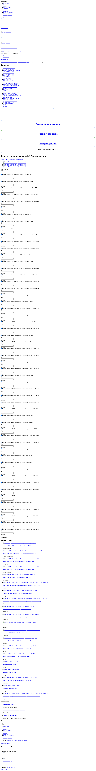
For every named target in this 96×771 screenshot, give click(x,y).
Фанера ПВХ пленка (8, 99)
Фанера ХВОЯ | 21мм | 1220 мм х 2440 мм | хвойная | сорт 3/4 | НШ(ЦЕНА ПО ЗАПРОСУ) (21, 696)
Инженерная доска (48, 133)
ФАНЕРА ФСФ (7, 78)
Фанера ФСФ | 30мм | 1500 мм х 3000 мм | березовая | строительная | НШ (18, 561)
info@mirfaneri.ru (11, 767)
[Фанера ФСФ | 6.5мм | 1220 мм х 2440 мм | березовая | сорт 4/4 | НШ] (20, 590)
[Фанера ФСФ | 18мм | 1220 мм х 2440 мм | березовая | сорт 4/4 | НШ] (20, 677)
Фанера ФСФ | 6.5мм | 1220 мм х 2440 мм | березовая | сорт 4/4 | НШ (17, 593)
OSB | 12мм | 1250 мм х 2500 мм (10, 672)
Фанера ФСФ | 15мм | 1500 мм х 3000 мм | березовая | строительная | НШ (18, 617)
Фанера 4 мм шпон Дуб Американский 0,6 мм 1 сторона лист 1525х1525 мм (20, 187)
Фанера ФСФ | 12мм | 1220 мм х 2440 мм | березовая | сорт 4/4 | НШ (17, 640)
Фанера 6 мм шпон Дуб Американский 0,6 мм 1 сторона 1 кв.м (17, 214)
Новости (5, 729)
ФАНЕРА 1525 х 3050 (8, 75)
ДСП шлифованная (8, 103)
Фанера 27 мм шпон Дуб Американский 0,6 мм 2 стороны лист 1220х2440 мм (20, 529)
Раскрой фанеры (48, 143)
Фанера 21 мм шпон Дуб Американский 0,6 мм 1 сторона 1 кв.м (17, 415)
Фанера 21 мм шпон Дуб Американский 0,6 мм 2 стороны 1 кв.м (17, 422)
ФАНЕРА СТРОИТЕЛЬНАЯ (10, 87)
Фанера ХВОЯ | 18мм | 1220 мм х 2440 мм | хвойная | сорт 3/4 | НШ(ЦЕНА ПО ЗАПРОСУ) (21, 585)
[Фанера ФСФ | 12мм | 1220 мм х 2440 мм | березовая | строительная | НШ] (21, 566)
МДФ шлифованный (8, 104)
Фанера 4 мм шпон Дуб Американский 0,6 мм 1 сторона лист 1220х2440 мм (20, 201)
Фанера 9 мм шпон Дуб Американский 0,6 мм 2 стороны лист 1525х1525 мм (20, 274)
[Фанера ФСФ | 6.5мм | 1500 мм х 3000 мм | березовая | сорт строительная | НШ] (22, 550)
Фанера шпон (6, 736)
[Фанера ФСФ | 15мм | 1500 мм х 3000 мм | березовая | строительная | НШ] (21, 614)
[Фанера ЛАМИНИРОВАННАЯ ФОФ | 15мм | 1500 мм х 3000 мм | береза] (21, 630)
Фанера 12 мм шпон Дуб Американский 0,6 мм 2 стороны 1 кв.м (17, 301)
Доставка (5, 731)
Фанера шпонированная (48, 124)
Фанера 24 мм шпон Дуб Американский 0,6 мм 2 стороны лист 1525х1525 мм (20, 475)
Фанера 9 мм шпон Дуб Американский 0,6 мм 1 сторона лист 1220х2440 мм (20, 281)
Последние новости (5, 743)
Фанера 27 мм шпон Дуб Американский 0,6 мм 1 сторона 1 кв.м (17, 495)
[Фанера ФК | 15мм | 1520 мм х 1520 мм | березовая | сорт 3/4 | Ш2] (19, 622)
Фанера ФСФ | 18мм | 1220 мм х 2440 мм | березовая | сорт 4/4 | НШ (17, 680)
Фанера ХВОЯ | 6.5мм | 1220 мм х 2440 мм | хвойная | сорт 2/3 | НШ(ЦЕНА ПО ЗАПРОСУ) (22, 601)
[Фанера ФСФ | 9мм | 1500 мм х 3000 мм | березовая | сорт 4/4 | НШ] (19, 574)
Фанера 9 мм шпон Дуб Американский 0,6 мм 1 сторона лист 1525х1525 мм (20, 268)
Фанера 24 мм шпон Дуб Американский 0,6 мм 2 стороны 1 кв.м (17, 462)
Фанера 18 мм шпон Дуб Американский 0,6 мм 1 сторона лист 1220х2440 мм (20, 402)
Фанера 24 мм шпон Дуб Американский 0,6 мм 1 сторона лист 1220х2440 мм (20, 482)
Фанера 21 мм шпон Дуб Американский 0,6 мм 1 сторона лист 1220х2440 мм (20, 442)
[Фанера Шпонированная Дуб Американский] (12, 159)
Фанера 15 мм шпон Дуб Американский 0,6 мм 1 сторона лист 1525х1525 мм (20, 348)
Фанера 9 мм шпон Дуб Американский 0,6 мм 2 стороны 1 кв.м (17, 261)
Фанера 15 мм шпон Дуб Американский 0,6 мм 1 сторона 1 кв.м (17, 335)
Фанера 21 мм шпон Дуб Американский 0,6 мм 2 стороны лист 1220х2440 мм (20, 449)
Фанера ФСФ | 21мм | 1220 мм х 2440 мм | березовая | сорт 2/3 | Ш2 (17, 648)
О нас (4, 728)
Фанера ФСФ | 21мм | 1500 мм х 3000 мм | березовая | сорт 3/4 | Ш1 (17, 609)
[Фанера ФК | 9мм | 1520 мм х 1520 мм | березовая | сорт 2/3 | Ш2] (19, 653)
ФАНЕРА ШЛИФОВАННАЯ (10, 84)
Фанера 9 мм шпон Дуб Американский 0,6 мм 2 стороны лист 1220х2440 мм (20, 288)
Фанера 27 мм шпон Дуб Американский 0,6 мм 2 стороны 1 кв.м (17, 502)
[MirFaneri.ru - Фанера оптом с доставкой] (11, 52)
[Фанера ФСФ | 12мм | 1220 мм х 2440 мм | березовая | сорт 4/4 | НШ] (20, 638)
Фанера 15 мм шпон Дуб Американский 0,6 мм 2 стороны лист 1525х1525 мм (20, 355)
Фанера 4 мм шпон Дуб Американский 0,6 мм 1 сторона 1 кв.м (17, 174)
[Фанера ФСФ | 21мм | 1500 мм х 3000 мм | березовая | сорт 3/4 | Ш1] (19, 606)
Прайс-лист (6, 726)
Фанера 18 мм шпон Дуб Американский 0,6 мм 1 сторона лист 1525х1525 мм (20, 388)
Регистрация (6, 57)
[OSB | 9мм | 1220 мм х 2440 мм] (11, 661)
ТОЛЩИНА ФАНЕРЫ (8, 82)
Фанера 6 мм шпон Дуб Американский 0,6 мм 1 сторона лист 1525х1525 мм (20, 228)
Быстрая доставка (9, 704)
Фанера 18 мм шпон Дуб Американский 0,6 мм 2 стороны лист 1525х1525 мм (20, 395)
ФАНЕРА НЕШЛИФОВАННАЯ (11, 85)
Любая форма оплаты (10, 715)
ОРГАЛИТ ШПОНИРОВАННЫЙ (11, 98)
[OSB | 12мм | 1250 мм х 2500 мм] (11, 669)
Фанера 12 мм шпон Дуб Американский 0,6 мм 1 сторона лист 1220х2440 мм (20, 321)
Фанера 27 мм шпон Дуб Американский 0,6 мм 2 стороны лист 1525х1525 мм (20, 516)
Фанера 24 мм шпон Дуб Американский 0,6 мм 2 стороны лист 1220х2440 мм (20, 489)
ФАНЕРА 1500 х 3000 (8, 74)
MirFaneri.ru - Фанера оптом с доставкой (17, 740)
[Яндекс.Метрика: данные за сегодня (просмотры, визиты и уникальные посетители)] (5, 769)
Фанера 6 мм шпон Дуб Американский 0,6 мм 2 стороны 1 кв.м (17, 221)
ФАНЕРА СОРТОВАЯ (8, 80)
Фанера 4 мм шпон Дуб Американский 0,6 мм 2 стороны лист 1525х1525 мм (20, 194)
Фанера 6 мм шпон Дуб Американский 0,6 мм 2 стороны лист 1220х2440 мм (20, 248)
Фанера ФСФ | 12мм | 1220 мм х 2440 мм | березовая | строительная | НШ (18, 569)
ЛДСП (5, 106)
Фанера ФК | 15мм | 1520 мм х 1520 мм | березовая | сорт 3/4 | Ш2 (16, 624)
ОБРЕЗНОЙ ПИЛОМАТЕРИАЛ (11, 94)
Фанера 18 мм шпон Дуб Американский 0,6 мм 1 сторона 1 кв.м (17, 375)
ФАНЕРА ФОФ (7, 79)
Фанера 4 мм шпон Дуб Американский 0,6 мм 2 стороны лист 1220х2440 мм (20, 208)
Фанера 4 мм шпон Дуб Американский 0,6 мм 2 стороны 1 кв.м (17, 181)
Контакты (3, 17)
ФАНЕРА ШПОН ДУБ (23, 62)
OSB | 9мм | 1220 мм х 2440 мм (9, 664)
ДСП (4, 90)
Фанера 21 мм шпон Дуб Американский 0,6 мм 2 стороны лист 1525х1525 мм (20, 435)
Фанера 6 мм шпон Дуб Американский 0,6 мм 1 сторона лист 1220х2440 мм (20, 241)
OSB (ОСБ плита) (7, 88)
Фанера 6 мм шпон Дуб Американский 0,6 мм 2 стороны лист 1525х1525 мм (20, 234)
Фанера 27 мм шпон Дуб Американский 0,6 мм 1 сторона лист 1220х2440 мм (20, 522)
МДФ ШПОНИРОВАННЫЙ (10, 101)
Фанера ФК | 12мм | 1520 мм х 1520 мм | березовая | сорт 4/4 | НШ (17, 545)
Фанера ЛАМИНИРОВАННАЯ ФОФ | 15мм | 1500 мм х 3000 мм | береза (18, 632)
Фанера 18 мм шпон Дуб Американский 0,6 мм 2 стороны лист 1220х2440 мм (20, 408)
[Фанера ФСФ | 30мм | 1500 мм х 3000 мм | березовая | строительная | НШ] (21, 558)
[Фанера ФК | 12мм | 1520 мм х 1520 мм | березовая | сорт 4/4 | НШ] (19, 543)
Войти (4, 55)
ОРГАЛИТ (6, 89)
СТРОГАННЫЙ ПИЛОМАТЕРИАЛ (12, 95)
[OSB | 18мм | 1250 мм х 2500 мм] (11, 685)
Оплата (5, 733)
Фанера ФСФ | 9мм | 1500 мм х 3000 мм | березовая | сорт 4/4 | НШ (17, 577)
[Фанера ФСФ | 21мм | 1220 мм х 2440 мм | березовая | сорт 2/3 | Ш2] (19, 645)
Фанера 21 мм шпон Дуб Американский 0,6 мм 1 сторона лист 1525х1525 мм (20, 428)
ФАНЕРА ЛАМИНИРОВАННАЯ (11, 70)
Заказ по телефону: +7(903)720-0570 (14, 710)
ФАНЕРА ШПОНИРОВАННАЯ (9, 62)
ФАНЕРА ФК (6, 76)
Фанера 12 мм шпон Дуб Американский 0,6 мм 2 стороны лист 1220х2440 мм (20, 328)
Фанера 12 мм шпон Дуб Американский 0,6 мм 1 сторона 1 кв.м (17, 295)
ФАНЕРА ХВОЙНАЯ (8, 69)
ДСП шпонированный (8, 102)
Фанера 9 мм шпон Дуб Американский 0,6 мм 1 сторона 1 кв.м (17, 254)
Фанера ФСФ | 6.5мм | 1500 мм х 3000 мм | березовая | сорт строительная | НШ (19, 553)
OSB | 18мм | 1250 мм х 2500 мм (10, 688)
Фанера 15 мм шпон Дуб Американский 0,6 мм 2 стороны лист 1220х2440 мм (20, 368)
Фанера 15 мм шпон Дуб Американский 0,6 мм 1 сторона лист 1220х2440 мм (20, 362)
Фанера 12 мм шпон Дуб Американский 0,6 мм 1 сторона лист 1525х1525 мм (20, 308)
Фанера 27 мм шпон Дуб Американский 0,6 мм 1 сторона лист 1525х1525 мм (20, 509)
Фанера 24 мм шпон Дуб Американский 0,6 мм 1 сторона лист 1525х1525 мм (20, 469)
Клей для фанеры (7, 97)
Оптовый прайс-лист (8, 735)
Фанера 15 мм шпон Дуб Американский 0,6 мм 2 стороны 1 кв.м (17, 341)
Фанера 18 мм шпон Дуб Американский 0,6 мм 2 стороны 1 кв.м (17, 382)
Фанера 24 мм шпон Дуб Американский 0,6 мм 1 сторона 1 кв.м (17, 455)
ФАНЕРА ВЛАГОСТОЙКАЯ (10, 83)
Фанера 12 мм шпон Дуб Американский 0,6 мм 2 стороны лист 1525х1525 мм (20, 315)
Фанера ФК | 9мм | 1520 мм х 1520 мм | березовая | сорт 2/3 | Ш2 (16, 656)
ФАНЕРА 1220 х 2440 (8, 73)
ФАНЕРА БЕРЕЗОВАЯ (9, 68)
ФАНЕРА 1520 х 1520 (8, 71)
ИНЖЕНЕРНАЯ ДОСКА (9, 93)
